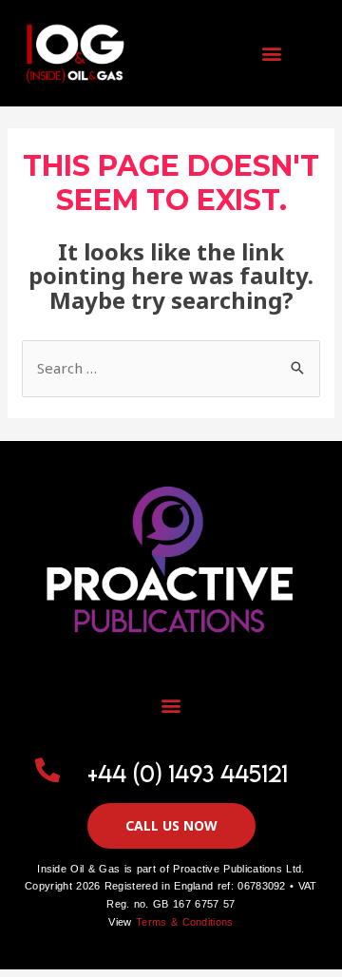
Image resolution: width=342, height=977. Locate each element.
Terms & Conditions (185, 922)
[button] (271, 53)
